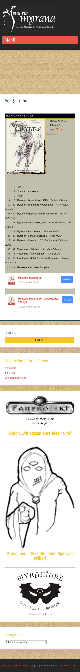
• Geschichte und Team (40, 614)
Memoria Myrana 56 (30, 278)
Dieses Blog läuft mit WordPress (16, 665)
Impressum (10, 372)
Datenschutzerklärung (16, 377)
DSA (33, 423)
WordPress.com (68, 665)
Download (67, 300)
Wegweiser (10, 367)
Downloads (67, 279)
